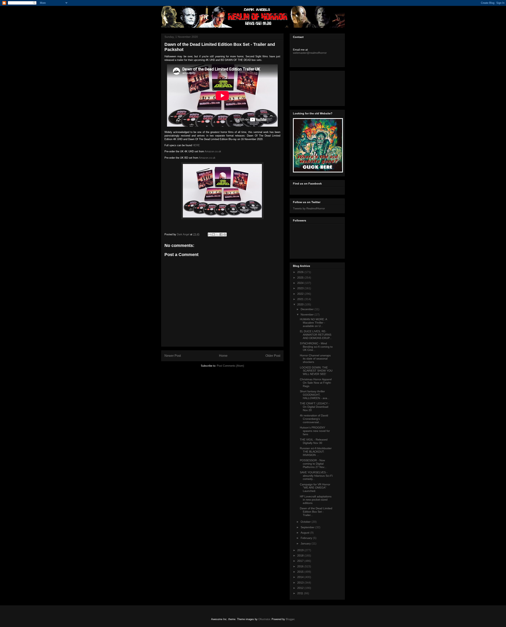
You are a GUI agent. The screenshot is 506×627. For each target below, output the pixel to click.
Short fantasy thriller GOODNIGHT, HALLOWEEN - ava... (314, 395)
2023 (300, 288)
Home (223, 355)
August (305, 532)
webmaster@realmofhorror (310, 52)
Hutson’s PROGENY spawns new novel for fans (315, 431)
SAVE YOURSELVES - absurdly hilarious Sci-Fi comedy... (316, 476)
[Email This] (210, 234)
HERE (196, 145)
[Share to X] (217, 234)
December (307, 309)
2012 (300, 587)
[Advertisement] (311, 87)
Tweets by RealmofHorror (309, 208)
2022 (300, 293)
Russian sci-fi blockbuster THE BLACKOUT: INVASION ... (316, 452)
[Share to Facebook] (221, 234)
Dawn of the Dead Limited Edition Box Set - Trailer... (316, 512)
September (308, 527)
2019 (300, 550)
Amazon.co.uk (213, 151)
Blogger (290, 619)
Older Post (272, 355)
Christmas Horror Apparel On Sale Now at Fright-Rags (316, 383)
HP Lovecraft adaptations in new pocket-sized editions (315, 500)
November (307, 314)
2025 (300, 277)
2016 (300, 566)
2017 (300, 560)
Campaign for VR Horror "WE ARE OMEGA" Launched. (315, 488)
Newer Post (172, 355)
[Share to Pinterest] (225, 234)
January (306, 543)
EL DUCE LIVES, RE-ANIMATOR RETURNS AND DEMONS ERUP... (316, 335)
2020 (300, 304)
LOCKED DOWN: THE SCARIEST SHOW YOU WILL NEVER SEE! (316, 371)
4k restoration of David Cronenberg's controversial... (314, 419)
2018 (300, 555)
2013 (300, 582)
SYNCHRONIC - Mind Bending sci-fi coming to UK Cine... (316, 347)
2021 (300, 299)
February (307, 537)
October (306, 521)
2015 (300, 571)
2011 (300, 593)
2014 (300, 577)
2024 (300, 282)
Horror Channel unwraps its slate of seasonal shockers (315, 359)
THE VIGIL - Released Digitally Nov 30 (314, 441)
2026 (300, 272)
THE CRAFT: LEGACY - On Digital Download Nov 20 (314, 407)
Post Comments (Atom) (230, 365)
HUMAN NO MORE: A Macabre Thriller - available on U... (313, 323)
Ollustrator (264, 619)
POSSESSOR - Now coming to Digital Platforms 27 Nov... (313, 464)
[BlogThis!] (213, 234)
